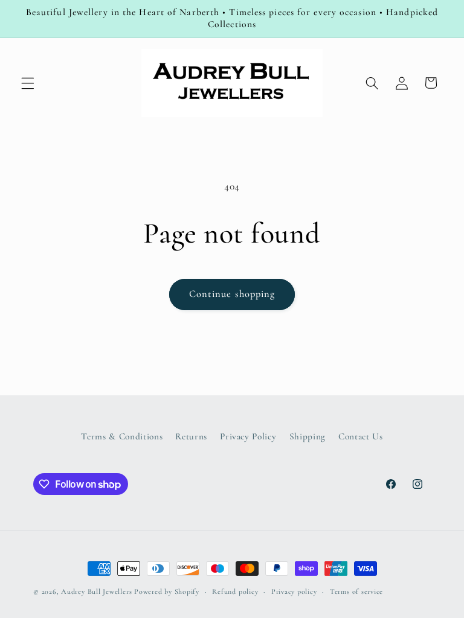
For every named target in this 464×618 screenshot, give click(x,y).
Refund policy (235, 591)
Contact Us (360, 436)
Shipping (307, 436)
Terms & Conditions (122, 436)
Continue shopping (232, 294)
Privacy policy (294, 591)
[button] (27, 82)
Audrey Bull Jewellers (97, 591)
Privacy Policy (248, 436)
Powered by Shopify (166, 591)
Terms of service (356, 591)
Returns (191, 436)
